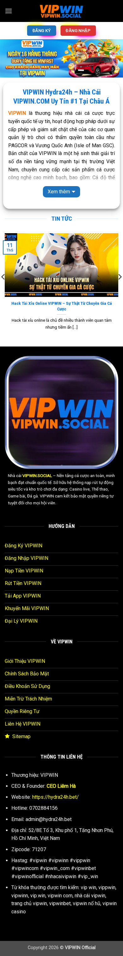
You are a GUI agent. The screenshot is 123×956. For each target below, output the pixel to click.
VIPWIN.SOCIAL (37, 475)
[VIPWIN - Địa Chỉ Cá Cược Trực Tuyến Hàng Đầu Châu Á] (61, 11)
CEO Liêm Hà (61, 786)
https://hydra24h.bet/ (55, 797)
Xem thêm (59, 192)
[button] (8, 11)
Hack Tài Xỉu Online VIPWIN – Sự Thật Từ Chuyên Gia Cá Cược (61, 306)
